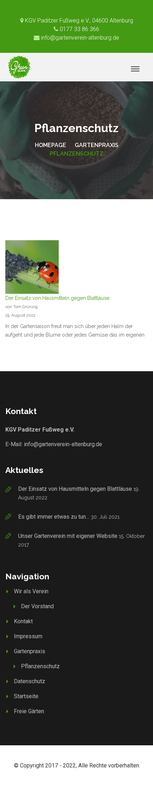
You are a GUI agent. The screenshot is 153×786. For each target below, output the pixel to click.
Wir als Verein (31, 591)
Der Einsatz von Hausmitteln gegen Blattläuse (57, 298)
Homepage (50, 145)
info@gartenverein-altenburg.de (63, 444)
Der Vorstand (37, 606)
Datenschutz (29, 681)
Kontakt (23, 621)
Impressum (28, 636)
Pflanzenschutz (40, 666)
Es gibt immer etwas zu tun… (53, 516)
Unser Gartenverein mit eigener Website (67, 536)
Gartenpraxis (96, 145)
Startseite (26, 696)
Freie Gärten (29, 711)
